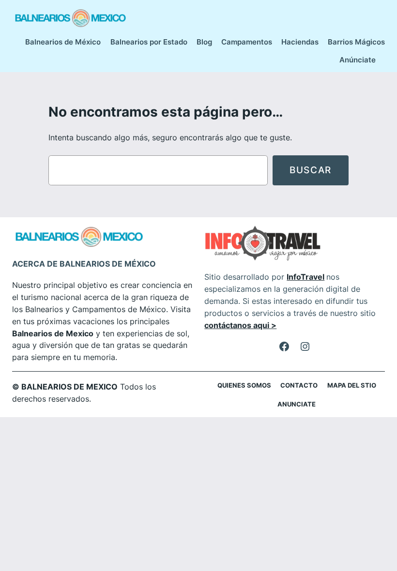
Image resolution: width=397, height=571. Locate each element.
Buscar (311, 170)
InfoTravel (305, 277)
